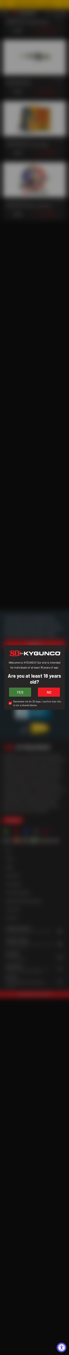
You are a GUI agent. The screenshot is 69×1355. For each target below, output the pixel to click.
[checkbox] (34, 703)
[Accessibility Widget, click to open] (61, 1347)
